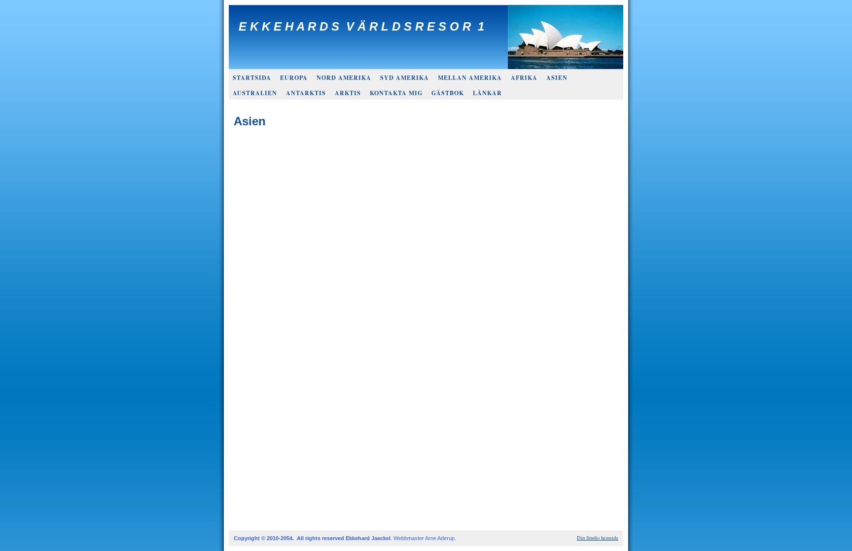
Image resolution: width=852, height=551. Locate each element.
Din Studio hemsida (597, 537)
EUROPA (294, 77)
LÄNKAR (487, 93)
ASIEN (557, 77)
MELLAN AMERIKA (470, 77)
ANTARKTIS (306, 93)
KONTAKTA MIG (396, 93)
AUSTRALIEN (255, 93)
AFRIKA (524, 77)
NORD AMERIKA (344, 77)
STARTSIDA (252, 77)
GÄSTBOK (447, 93)
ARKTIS (348, 93)
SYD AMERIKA (404, 77)
